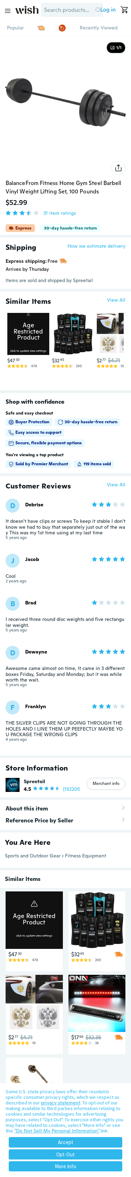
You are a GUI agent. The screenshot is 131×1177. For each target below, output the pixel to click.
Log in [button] (108, 9)
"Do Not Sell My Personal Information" (57, 1131)
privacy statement (60, 1103)
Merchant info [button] (106, 783)
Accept (65, 1142)
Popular (15, 27)
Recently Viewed (98, 27)
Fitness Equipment (85, 856)
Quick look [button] (30, 341)
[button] (97, 10)
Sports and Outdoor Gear (32, 856)
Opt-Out (65, 1154)
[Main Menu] (7, 11)
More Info (65, 1166)
